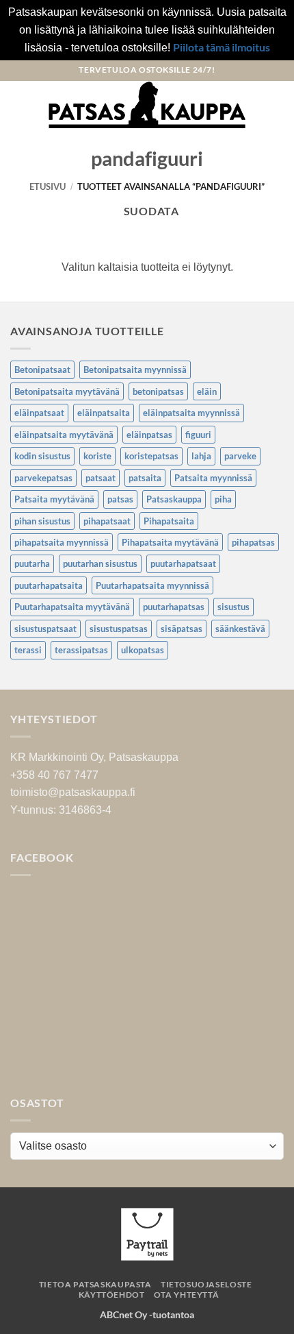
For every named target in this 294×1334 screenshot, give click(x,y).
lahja (201, 455)
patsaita (145, 477)
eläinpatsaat (39, 412)
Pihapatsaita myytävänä (170, 542)
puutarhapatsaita (48, 585)
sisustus (233, 606)
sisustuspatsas (119, 628)
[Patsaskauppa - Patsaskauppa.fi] (147, 105)
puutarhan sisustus (100, 563)
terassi (28, 649)
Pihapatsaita (169, 521)
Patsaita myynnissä (213, 477)
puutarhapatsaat (183, 563)
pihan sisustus (42, 521)
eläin (207, 391)
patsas (120, 499)
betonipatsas (158, 391)
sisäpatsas (181, 628)
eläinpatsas (149, 434)
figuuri (198, 434)
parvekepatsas (43, 477)
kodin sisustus (42, 455)
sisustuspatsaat (45, 628)
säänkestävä (240, 628)
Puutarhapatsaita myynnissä (152, 585)
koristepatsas (151, 455)
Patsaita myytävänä (54, 499)
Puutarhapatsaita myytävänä (72, 606)
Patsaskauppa (174, 499)
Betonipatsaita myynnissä (135, 369)
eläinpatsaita (103, 412)
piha (223, 499)
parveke (240, 455)
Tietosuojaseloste (206, 1284)
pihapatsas (253, 542)
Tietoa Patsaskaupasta (95, 1284)
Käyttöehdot (112, 1294)
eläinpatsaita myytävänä (63, 434)
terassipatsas (81, 649)
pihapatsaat (107, 521)
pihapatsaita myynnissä (61, 542)
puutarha (32, 563)
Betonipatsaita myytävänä (67, 391)
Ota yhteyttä (186, 1294)
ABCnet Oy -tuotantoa (147, 1314)
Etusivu (47, 186)
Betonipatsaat (42, 369)
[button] (18, 104)
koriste (97, 455)
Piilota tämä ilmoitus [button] (221, 46)
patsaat (100, 477)
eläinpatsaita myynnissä (191, 412)
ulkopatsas (142, 649)
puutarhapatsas (173, 606)
